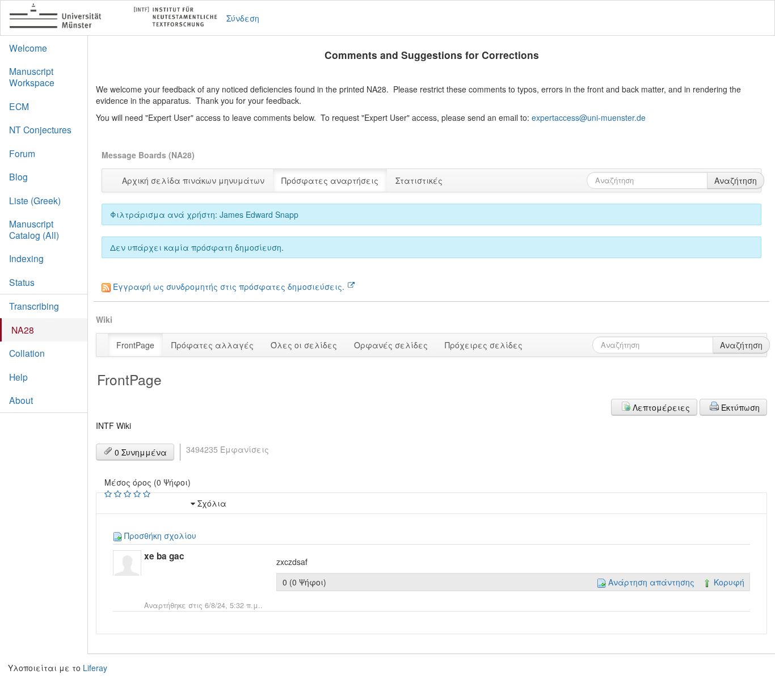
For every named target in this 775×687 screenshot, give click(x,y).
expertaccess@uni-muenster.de (589, 117)
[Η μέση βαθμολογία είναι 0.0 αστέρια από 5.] (109, 494)
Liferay (95, 667)
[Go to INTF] (118, 17)
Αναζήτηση (735, 180)
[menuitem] (193, 180)
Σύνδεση (242, 18)
